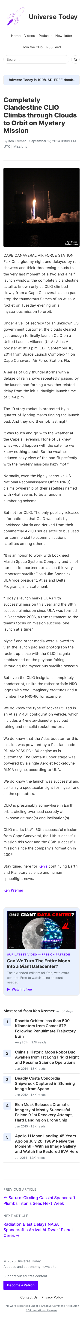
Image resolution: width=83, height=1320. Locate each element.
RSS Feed (53, 47)
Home (16, 36)
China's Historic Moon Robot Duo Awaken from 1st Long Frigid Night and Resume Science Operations (47, 1057)
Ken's (43, 866)
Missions (20, 146)
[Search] (75, 59)
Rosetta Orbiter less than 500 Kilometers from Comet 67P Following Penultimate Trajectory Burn (45, 1028)
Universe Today (53, 17)
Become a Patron (21, 1285)
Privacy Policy (52, 1297)
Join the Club (32, 47)
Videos (29, 36)
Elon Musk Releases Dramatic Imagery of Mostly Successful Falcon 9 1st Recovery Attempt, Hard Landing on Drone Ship (44, 1112)
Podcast (45, 36)
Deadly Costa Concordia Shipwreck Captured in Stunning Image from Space (45, 1083)
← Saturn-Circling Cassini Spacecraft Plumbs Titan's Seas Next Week (39, 1200)
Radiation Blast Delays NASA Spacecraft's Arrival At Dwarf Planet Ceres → (38, 1230)
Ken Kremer (17, 141)
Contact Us (29, 1297)
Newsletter (63, 36)
